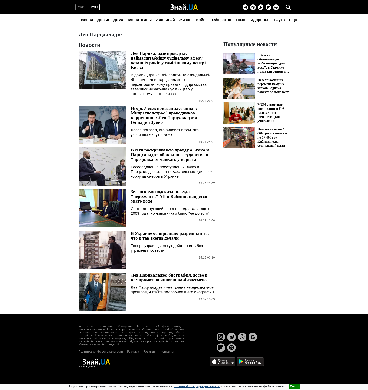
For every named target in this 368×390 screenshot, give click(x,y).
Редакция (150, 351)
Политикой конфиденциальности (197, 386)
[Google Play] (250, 361)
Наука (279, 20)
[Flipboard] (268, 7)
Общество (221, 20)
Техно (241, 20)
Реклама (133, 351)
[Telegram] (245, 7)
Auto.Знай (165, 20)
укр (81, 7)
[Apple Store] (223, 361)
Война (202, 20)
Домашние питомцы (132, 20)
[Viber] (253, 7)
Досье (103, 20)
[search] (288, 7)
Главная (85, 20)
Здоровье (260, 20)
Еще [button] (293, 20)
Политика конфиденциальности (101, 351)
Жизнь (185, 20)
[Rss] (260, 7)
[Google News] (253, 337)
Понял (294, 386)
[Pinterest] (276, 7)
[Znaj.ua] (184, 7)
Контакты (167, 351)
